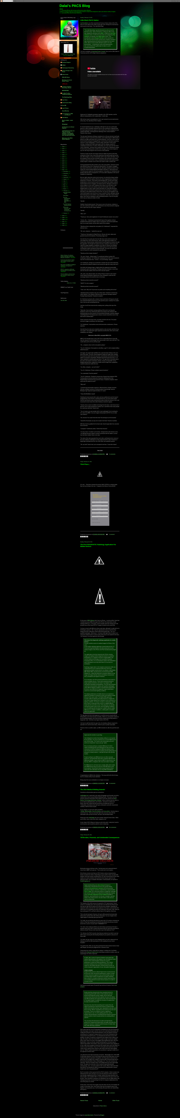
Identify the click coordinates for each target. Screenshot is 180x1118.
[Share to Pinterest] (87, 456)
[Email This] (81, 456)
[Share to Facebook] (85, 456)
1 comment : (112, 534)
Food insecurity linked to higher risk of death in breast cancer (68, 260)
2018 (63, 156)
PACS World (65, 117)
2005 (63, 225)
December (65, 171)
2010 (63, 215)
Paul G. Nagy (87, 891)
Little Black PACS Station (89, 20)
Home (100, 1100)
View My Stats (64, 300)
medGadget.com (84, 795)
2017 (63, 158)
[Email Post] (107, 454)
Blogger (102, 1115)
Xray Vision (65, 99)
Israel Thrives (65, 108)
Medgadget (65, 124)
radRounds (64, 83)
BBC (102, 33)
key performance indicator (96, 888)
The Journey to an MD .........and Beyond (67, 114)
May (64, 184)
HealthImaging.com (85, 881)
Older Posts (115, 1100)
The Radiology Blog (67, 97)
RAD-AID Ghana (66, 77)
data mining (101, 885)
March (64, 188)
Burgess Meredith (99, 38)
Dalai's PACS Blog (74, 6)
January (65, 213)
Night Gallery (102, 36)
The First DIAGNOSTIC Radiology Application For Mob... (67, 200)
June (64, 183)
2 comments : (112, 454)
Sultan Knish (65, 74)
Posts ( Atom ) (103, 1105)
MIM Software (91, 620)
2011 (63, 169)
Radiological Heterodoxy (68, 67)
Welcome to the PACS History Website (67, 139)
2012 (63, 167)
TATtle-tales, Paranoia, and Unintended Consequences (99, 837)
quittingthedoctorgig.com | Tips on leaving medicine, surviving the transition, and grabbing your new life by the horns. (68, 133)
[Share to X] (84, 456)
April (64, 186)
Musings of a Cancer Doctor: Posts (67, 80)
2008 (63, 219)
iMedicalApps (88, 811)
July (64, 181)
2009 (63, 217)
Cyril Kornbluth (84, 23)
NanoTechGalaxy (96, 811)
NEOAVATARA (65, 90)
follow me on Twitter (71, 282)
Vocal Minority (65, 110)
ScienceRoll (107, 811)
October (65, 175)
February (65, 190)
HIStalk (82, 811)
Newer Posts (84, 1100)
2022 (63, 148)
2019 (63, 154)
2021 (63, 150)
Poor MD (64, 105)
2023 (63, 146)
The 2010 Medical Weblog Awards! (92, 789)
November (65, 173)
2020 (63, 152)
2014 (63, 163)
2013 (63, 165)
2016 (63, 160)
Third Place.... (85, 464)
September (66, 177)
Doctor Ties (70, 55)
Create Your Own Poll (96, 522)
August (65, 179)
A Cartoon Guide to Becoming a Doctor (66, 87)
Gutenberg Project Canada (98, 51)
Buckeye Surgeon (66, 62)
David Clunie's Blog (67, 102)
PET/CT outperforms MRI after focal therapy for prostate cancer (68, 270)
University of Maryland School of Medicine (97, 894)
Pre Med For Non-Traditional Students (67, 94)
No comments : (113, 827)
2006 (63, 223)
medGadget (91, 817)
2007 (63, 221)
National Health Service (93, 952)
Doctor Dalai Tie (64, 54)
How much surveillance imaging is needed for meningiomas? (68, 265)
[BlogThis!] (82, 456)
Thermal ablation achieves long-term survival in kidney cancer (68, 274)
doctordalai (72, 54)
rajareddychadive (89, 1115)
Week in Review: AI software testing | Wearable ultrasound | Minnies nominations (67, 256)
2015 (63, 162)
